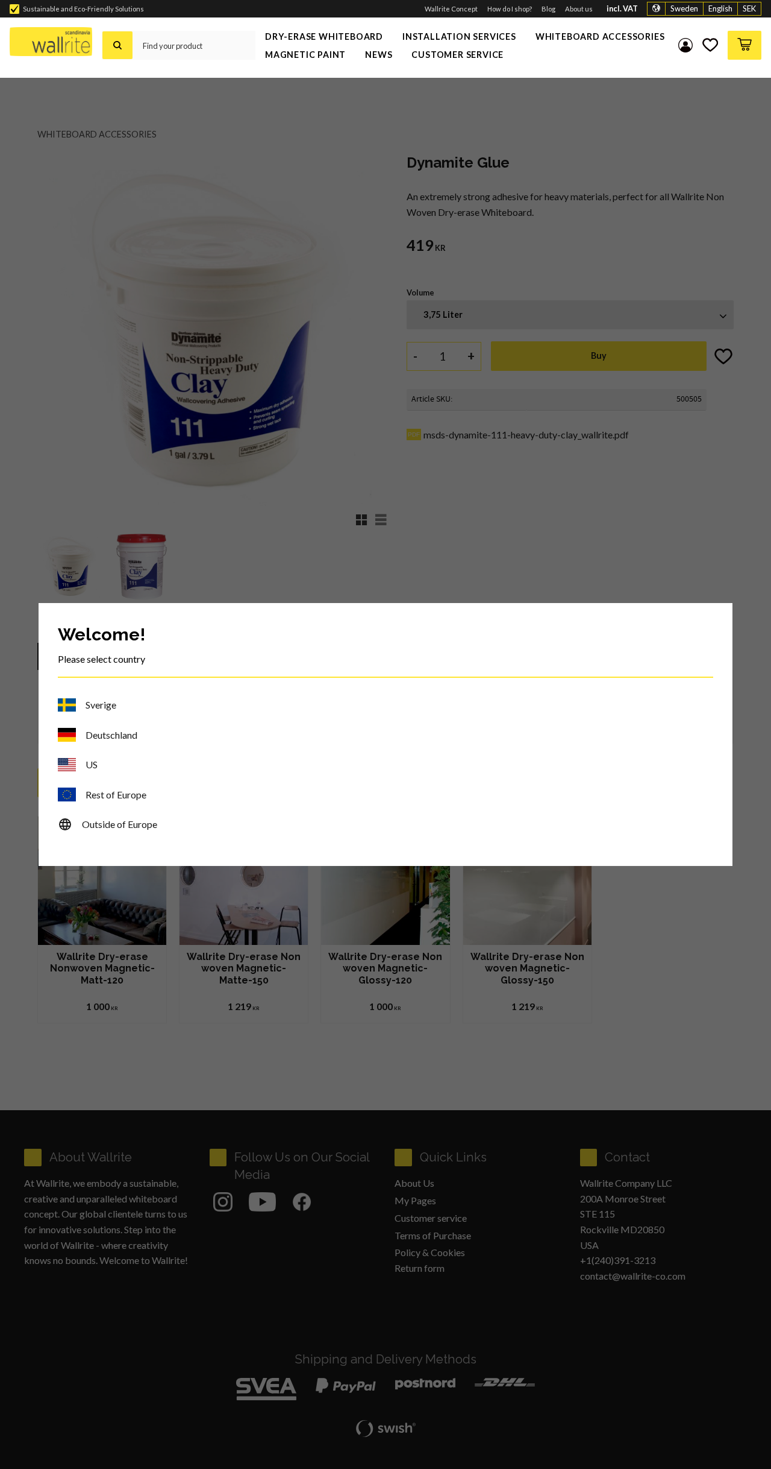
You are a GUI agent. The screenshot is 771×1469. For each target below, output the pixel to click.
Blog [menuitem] (548, 9)
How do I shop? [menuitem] (509, 9)
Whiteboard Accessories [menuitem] (600, 36)
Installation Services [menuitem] (459, 36)
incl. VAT (622, 8)
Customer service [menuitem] (457, 54)
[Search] (117, 45)
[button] (710, 45)
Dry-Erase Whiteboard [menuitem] (324, 36)
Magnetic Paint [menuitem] (305, 54)
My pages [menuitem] (685, 45)
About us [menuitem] (579, 9)
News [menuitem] (378, 54)
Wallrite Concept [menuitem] (451, 9)
